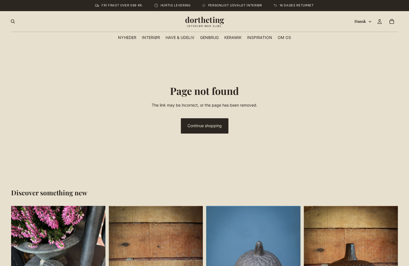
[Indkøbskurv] (392, 21)
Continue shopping (205, 125)
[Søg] (13, 21)
